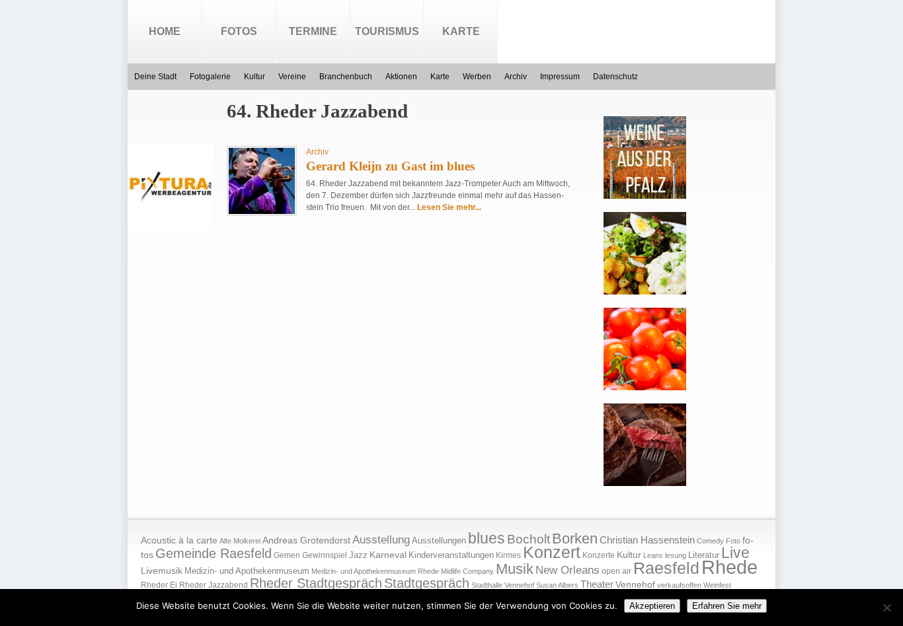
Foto (733, 541)
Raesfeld (666, 568)
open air (616, 571)
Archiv (515, 76)
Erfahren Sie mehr (727, 606)
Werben (477, 76)
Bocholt (528, 539)
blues (486, 538)
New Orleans (567, 570)
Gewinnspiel (324, 555)
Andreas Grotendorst (306, 540)
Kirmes (508, 555)
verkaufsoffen (679, 585)
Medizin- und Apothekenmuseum (246, 571)
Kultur (254, 76)
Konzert (551, 552)
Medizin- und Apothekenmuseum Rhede (375, 571)
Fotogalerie (210, 76)
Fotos (239, 31)
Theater (596, 584)
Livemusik (161, 570)
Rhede (729, 567)
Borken (575, 538)
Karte (461, 31)
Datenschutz (615, 76)
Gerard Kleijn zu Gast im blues (390, 166)
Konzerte (598, 555)
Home (164, 31)
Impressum (560, 76)
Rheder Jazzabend (213, 585)
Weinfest (717, 585)
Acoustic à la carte (179, 540)
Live (735, 552)
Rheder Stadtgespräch (316, 583)
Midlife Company (467, 571)
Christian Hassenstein (647, 540)
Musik (514, 569)
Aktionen (401, 76)
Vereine (292, 76)
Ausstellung (381, 540)
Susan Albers (557, 585)
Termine (313, 31)
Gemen (287, 555)
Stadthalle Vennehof (502, 585)
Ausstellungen (439, 540)
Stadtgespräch (426, 583)
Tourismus (387, 31)
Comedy (710, 541)
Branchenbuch (345, 76)
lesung (675, 555)
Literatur (703, 555)
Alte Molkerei (239, 541)
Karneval (388, 555)
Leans (653, 555)
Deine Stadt (155, 76)
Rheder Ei (159, 585)
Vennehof (635, 584)
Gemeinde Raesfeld (213, 553)
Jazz (358, 555)
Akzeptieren (652, 606)
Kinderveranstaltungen (451, 555)
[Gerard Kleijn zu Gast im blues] (262, 211)
